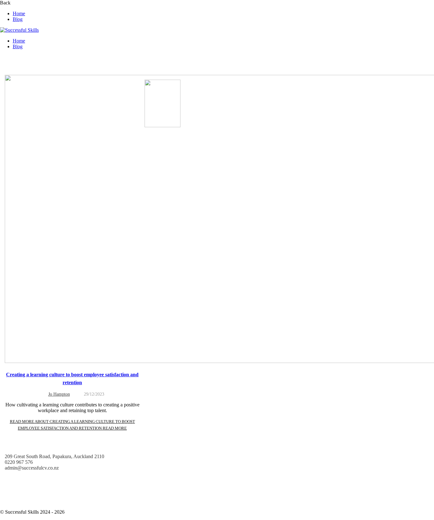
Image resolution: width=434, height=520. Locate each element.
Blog (18, 19)
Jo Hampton (59, 394)
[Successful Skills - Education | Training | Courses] (19, 30)
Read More (72, 425)
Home (19, 13)
